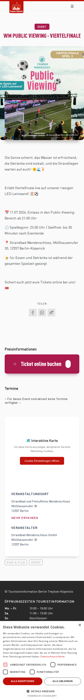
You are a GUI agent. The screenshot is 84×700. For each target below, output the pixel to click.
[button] (42, 691)
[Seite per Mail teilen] (51, 312)
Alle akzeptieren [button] (22, 681)
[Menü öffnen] (72, 6)
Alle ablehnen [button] (63, 681)
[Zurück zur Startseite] (16, 4)
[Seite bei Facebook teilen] (33, 312)
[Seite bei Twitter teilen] (42, 312)
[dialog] (42, 660)
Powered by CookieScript (42, 695)
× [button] (79, 625)
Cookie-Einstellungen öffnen (42, 460)
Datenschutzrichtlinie (52, 656)
